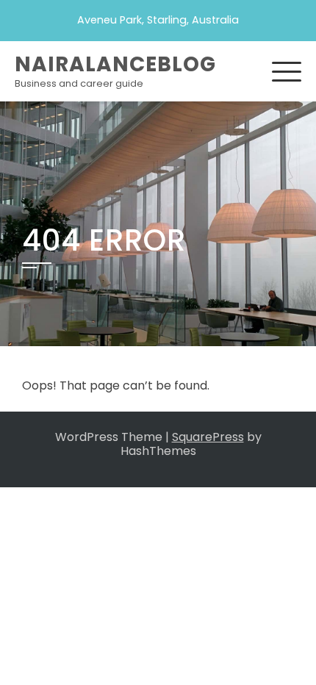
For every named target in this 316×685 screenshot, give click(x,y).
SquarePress (208, 436)
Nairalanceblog (115, 64)
